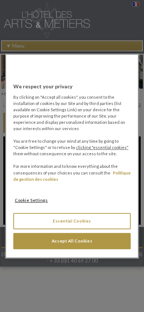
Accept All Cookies (72, 240)
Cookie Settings (31, 200)
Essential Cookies (72, 220)
